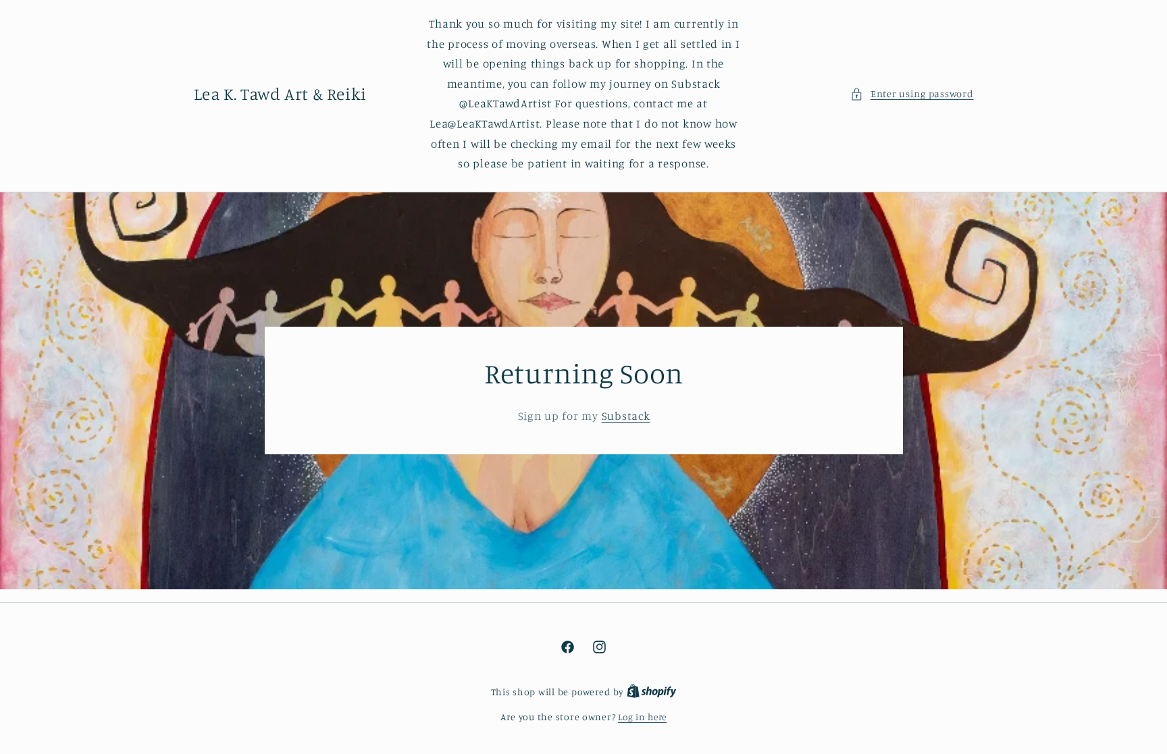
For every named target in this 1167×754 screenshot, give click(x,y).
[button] (911, 94)
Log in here (642, 716)
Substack (625, 416)
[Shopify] (652, 691)
